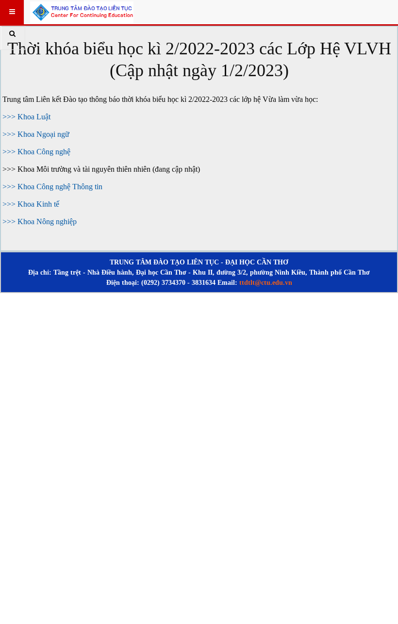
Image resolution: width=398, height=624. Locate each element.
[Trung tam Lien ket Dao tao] (81, 12)
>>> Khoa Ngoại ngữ (35, 134)
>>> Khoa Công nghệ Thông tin (52, 186)
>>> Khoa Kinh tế (31, 204)
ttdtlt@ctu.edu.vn (265, 282)
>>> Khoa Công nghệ (36, 152)
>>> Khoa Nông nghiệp (39, 221)
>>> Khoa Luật (26, 117)
